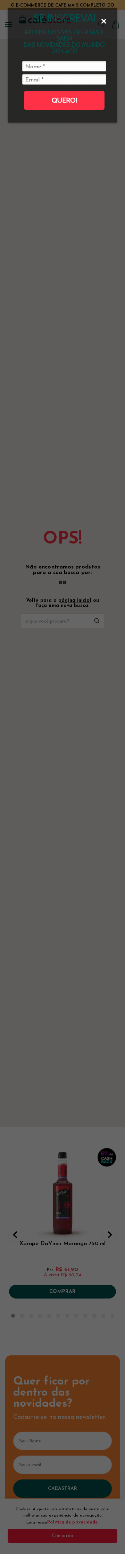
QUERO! (64, 100)
